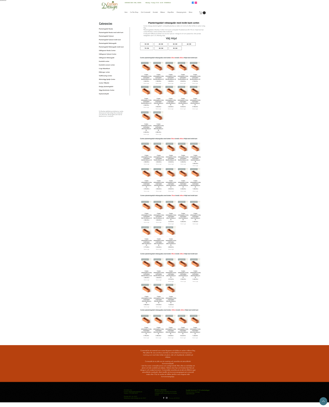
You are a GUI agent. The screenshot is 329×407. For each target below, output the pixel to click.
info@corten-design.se (135, 391)
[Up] (323, 401)
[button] (202, 12)
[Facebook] (193, 3)
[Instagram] (196, 3)
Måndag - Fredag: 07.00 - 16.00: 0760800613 (158, 2)
